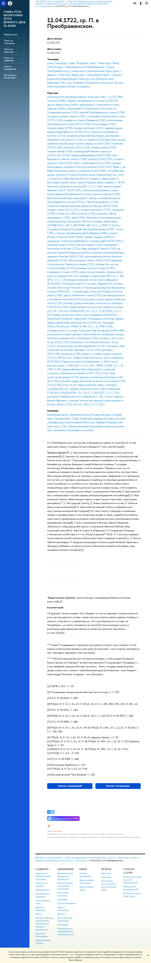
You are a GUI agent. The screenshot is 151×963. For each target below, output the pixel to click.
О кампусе (42, 869)
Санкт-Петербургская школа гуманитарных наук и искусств (90, 857)
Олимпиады (62, 899)
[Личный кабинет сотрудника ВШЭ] (140, 3)
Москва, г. (59, 67)
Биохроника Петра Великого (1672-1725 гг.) (54, 860)
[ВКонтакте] (49, 812)
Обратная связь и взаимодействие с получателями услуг (65, 931)
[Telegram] (53, 812)
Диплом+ (61, 914)
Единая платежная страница (43, 941)
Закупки (38, 914)
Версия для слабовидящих (41, 935)
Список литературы (118, 785)
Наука (83, 869)
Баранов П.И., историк (110, 283)
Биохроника (82, 860)
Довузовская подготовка (63, 894)
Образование (65, 869)
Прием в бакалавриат (66, 903)
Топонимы (53, 59)
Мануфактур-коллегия (60, 422)
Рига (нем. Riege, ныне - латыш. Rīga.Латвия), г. (86, 74)
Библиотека (106, 873)
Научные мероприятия (85, 874)
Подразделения (42, 890)
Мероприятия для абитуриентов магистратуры (65, 886)
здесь (28, 954)
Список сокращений (10, 67)
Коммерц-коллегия (114, 418)
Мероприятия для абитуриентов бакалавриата (65, 876)
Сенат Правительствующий (87, 418)
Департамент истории (127, 857)
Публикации (106, 877)
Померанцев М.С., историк (62, 330)
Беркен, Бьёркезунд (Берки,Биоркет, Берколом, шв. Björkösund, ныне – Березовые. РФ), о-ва (84, 78)
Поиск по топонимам (9, 41)
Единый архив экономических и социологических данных (108, 885)
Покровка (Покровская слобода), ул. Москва (98, 82)
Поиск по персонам (8, 50)
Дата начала (54, 38)
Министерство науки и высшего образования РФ (132, 880)
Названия (52, 410)
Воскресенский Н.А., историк (80, 283)
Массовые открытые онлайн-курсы (132, 894)
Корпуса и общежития (40, 908)
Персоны (52, 93)
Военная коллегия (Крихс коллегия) (74, 430)
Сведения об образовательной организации (43, 876)
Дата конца (54, 49)
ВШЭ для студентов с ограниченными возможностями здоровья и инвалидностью (44, 924)
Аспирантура (62, 924)
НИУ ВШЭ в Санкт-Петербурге (48, 857)
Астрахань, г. (84, 86)
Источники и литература (10, 76)
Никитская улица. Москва (61, 86)
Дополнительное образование (64, 919)
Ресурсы (106, 869)
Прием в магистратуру (63, 908)
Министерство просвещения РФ (130, 888)
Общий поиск (10, 34)
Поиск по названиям (9, 59)
